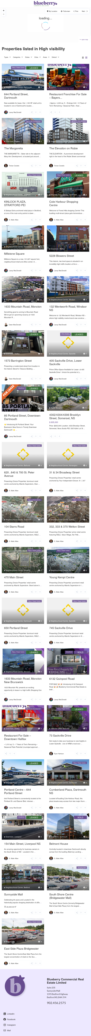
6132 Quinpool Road (62, 679)
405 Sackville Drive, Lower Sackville (65, 362)
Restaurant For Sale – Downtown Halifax (17, 737)
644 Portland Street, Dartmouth (16, 95)
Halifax (53, 87)
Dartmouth (28, 87)
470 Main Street (13, 577)
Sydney (72, 519)
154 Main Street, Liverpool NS (22, 844)
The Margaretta (13, 148)
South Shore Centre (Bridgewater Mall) (61, 896)
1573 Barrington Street (18, 360)
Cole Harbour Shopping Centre (63, 203)
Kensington (73, 465)
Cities (36, 57)
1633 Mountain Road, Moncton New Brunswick (23, 680)
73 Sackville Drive (60, 735)
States (27, 57)
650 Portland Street (16, 628)
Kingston (27, 570)
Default (54, 57)
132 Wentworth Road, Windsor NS (68, 308)
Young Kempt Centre (61, 577)
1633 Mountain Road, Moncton (23, 306)
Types (6, 57)
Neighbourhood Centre (14, 87)
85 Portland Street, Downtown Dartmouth (22, 417)
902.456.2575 (56, 1003)
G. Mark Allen (13, 220)
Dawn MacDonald (15, 324)
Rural (53, 408)
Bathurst (27, 465)
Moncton (27, 299)
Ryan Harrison (59, 753)
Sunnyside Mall (13, 894)
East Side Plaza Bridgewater (21, 948)
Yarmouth (27, 519)
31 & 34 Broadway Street (64, 472)
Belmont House (58, 844)
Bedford (27, 887)
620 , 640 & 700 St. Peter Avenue (19, 474)
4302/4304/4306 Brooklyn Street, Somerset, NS (65, 416)
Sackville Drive (56, 728)
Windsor (72, 299)
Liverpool (17, 837)
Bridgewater (55, 887)
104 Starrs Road (14, 526)
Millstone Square (14, 253)
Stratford (27, 195)
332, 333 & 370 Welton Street (67, 526)
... (32, 106)
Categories (16, 57)
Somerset (59, 408)
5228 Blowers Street (61, 256)
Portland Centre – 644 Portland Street (17, 791)
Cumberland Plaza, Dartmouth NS (67, 791)
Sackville (72, 353)
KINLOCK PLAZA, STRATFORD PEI (15, 203)
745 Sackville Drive (61, 628)
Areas (45, 57)
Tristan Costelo (14, 166)
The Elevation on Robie (63, 148)
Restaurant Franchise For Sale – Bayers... (68, 95)
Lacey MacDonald (15, 112)
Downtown (10, 141)
